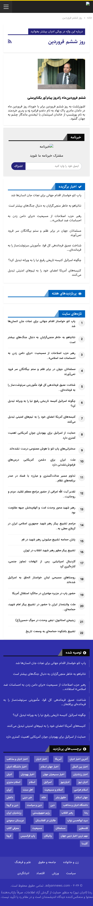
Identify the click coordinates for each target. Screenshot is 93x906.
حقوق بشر (61, 797)
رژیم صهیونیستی (41, 813)
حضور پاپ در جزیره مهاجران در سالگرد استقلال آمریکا (43, 593)
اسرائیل (48, 782)
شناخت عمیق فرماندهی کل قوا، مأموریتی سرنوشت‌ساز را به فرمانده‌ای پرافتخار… (44, 702)
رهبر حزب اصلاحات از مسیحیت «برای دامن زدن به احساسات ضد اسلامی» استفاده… (44, 687)
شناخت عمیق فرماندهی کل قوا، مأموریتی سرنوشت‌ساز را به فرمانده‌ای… (44, 247)
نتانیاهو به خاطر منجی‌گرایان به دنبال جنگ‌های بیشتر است (45, 205)
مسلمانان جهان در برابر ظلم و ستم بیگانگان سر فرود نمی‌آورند (44, 233)
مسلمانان (60, 828)
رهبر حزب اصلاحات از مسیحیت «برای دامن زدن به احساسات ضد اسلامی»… (44, 218)
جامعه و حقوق (47, 862)
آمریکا (58, 759)
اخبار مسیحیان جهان (53, 774)
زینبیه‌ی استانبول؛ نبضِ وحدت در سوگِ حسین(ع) (45, 620)
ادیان (9, 774)
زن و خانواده (71, 862)
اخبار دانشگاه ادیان (17, 767)
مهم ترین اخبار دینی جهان (74, 836)
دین (52, 805)
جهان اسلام (82, 797)
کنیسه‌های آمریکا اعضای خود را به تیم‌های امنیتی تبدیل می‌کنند (44, 272)
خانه (44, 797)
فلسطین (83, 828)
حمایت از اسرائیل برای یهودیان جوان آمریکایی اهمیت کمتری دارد (46, 736)
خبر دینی (27, 797)
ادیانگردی (23, 873)
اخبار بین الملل (80, 767)
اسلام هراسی (81, 790)
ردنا (86, 813)
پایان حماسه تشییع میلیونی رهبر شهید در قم (48, 539)
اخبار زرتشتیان (80, 774)
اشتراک (18, 166)
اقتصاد (40, 873)
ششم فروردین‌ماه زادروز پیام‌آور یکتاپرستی (56, 97)
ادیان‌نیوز (65, 782)
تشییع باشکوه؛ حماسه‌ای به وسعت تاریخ (50, 631)
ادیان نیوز (83, 782)
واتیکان (48, 836)
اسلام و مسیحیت (53, 790)
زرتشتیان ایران (14, 813)
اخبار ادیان (41, 759)
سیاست (71, 873)
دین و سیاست (34, 805)
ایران (9, 790)
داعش (10, 797)
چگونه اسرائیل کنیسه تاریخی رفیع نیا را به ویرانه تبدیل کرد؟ (44, 260)
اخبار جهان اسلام (49, 767)
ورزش (55, 873)
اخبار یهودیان (27, 774)
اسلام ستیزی (13, 782)
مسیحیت (37, 828)
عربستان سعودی (15, 820)
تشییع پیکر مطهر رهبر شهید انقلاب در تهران (49, 550)
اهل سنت (28, 790)
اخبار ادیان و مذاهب (17, 759)
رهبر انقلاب (67, 813)
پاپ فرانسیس (28, 836)
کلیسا (85, 843)
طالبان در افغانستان (45, 820)
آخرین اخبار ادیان (79, 759)
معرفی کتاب (13, 828)
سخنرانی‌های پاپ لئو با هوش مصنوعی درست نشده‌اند (42, 449)
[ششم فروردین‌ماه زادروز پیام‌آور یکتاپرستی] (61, 74)
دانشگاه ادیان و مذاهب (75, 805)
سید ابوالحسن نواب (77, 820)
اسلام (32, 782)
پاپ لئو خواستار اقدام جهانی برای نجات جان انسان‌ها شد (46, 195)
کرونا (9, 836)
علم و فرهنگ (23, 862)
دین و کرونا (12, 805)
